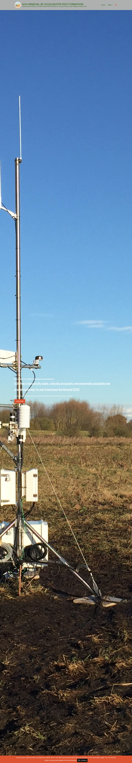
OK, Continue (82, 760)
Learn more (19, 401)
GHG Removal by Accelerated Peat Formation (52, 4)
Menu (110, 5)
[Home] (18, 5)
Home (103, 5)
